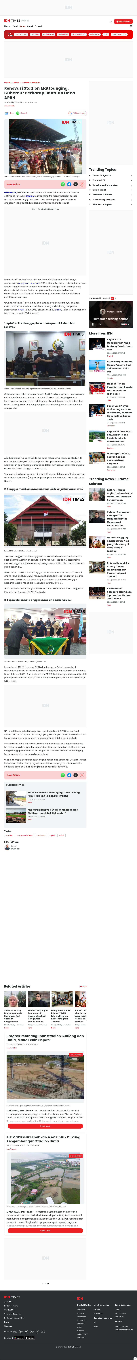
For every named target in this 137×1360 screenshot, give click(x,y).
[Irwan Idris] (7, 847)
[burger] (131, 26)
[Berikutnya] (87, 983)
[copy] (82, 184)
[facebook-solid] (69, 184)
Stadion (30, 196)
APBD (21, 309)
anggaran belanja (28, 283)
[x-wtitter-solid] (75, 184)
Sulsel (58, 309)
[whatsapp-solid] (63, 184)
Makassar (10, 192)
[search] (111, 21)
